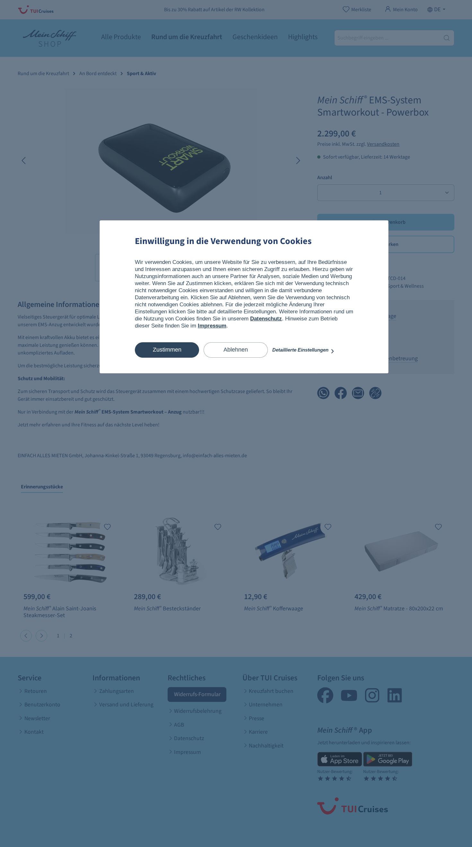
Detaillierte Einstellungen (301, 350)
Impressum (212, 326)
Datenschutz (266, 319)
